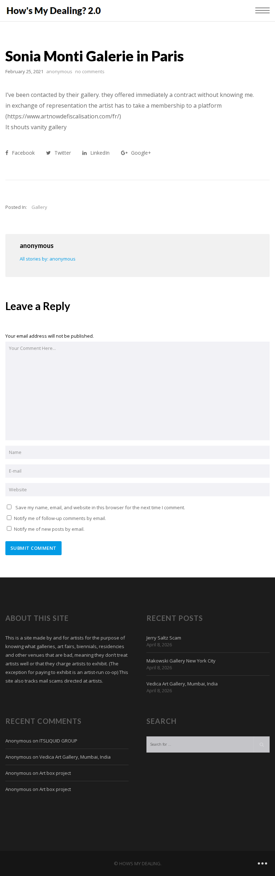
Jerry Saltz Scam (163, 637)
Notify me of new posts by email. (49, 529)
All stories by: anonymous (48, 259)
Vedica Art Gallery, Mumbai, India (182, 683)
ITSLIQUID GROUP (58, 740)
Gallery (39, 207)
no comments (90, 71)
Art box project (55, 773)
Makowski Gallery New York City (181, 660)
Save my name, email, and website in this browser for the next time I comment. (100, 507)
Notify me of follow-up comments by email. (60, 518)
